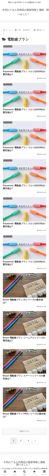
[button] (43, 367)
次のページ (24, 431)
